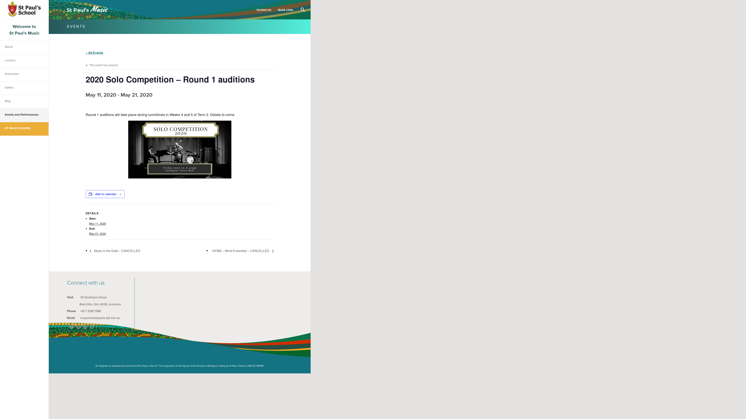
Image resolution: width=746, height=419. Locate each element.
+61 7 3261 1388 (90, 311)
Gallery (9, 87)
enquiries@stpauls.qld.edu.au (100, 318)
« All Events (94, 52)
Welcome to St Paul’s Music (24, 30)
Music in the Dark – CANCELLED (116, 250)
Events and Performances (21, 114)
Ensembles (12, 74)
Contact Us (264, 9)
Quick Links (285, 9)
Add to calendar (105, 194)
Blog (8, 101)
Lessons (10, 60)
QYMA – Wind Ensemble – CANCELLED (241, 250)
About (9, 46)
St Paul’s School (18, 128)
